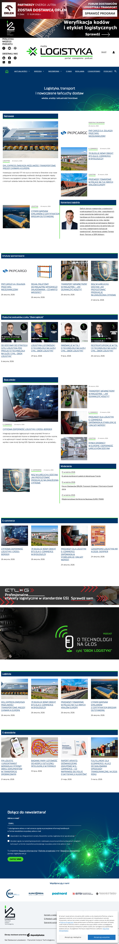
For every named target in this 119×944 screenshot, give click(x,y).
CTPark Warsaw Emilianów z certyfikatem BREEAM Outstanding (45, 214)
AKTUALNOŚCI (20, 71)
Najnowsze (9, 116)
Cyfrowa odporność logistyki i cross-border (27, 429)
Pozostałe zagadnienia (97, 122)
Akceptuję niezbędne (73, 937)
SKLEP (103, 52)
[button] (29, 71)
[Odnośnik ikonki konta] (114, 52)
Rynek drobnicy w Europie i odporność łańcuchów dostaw (101, 445)
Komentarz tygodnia (70, 202)
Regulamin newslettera (69, 851)
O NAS (69, 71)
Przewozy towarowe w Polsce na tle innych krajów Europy (101, 182)
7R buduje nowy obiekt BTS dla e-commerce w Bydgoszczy (101, 156)
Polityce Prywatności (67, 922)
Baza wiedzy (9, 380)
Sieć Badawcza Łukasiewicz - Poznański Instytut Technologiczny (30, 940)
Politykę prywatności (47, 851)
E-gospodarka (36, 470)
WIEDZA (38, 71)
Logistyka (6, 161)
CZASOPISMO (94, 71)
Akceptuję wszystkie (102, 937)
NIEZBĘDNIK (53, 71)
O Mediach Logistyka (52, 919)
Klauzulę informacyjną (28, 851)
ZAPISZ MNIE (15, 859)
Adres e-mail (13, 818)
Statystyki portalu (51, 922)
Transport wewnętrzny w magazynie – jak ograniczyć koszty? (102, 393)
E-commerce (93, 148)
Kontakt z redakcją (51, 915)
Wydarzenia (66, 466)
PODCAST (108, 71)
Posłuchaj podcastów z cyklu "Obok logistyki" (23, 317)
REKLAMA (79, 71)
